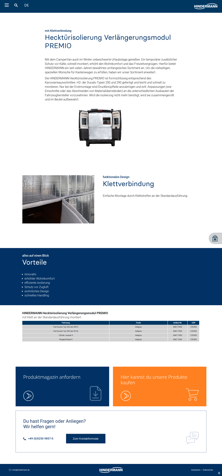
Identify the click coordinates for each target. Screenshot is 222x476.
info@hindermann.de (20, 470)
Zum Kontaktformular (86, 438)
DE (26, 5)
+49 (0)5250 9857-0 (40, 438)
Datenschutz (208, 470)
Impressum (195, 470)
